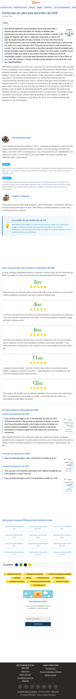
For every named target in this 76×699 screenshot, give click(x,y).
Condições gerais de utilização (25, 679)
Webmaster (55, 692)
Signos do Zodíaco (62, 582)
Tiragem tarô (59, 578)
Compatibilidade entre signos (40, 582)
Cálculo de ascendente (62, 7)
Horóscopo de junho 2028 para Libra (62, 536)
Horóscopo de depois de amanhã (60, 574)
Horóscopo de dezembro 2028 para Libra (62, 553)
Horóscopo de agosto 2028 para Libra (38, 545)
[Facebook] (16, 565)
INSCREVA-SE (38, 624)
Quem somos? (25, 674)
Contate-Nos (51, 668)
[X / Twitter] (38, 686)
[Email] (30, 565)
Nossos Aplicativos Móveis (50, 672)
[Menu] (2, 2)
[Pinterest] (44, 686)
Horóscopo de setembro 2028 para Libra (62, 545)
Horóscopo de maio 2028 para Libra (38, 536)
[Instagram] (26, 686)
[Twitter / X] (25, 565)
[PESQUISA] (74, 2)
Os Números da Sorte (17, 582)
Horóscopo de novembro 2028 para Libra (38, 553)
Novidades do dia (39, 585)
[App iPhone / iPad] (50, 686)
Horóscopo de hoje (20, 7)
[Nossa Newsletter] (69, 2)
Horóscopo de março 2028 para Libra (62, 527)
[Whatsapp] (21, 565)
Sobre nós (25, 671)
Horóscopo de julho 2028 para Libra (14, 545)
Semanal (32, 7)
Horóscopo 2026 (6, 7)
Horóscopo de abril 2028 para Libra (14, 536)
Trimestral (48, 7)
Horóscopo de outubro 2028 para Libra (14, 553)
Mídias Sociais (50, 675)
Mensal (39, 7)
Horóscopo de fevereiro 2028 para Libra (38, 527)
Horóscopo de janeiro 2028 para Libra (14, 527)
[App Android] (56, 686)
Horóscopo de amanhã (35, 574)
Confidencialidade (44, 692)
